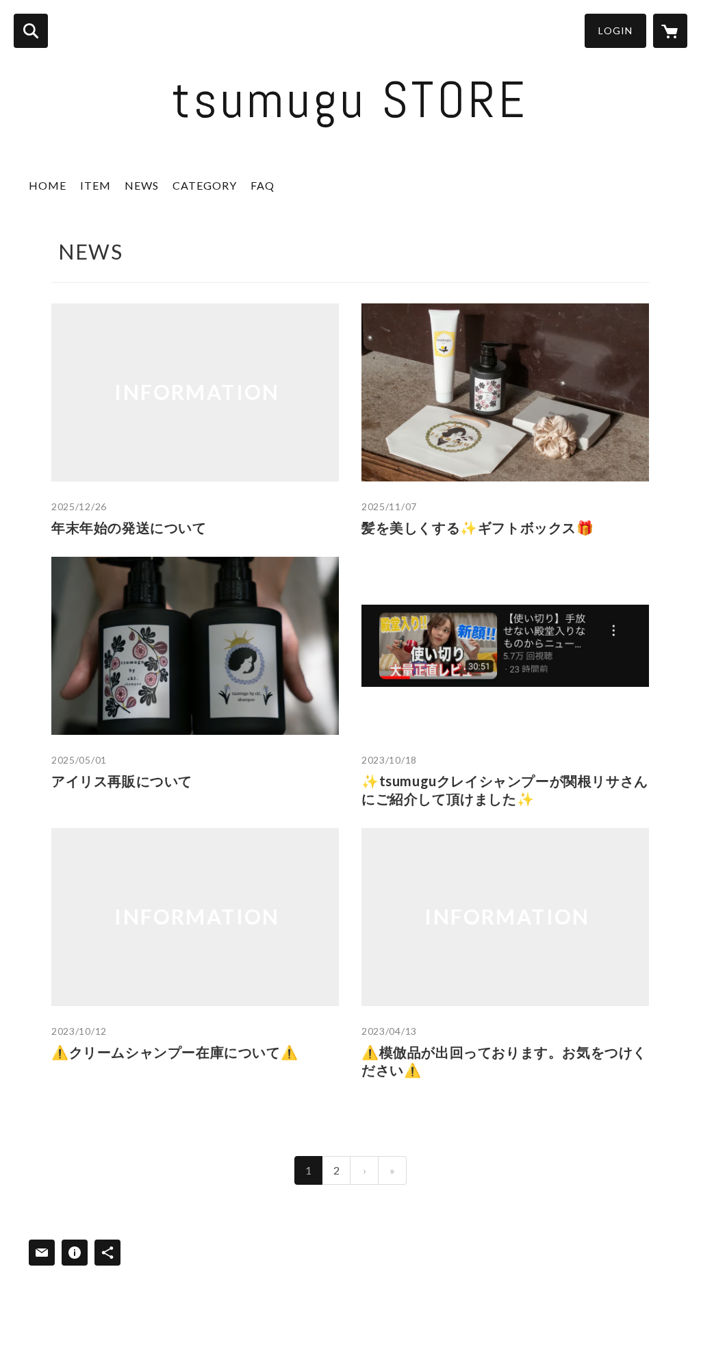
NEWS (142, 185)
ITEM (95, 185)
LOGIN (615, 30)
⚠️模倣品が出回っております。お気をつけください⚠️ (504, 1061)
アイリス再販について (121, 781)
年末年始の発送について (129, 527)
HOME (47, 185)
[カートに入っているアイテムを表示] (670, 31)
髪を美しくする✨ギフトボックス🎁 (477, 527)
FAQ (263, 185)
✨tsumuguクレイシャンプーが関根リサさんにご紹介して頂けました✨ (504, 790)
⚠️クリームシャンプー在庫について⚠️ (174, 1052)
